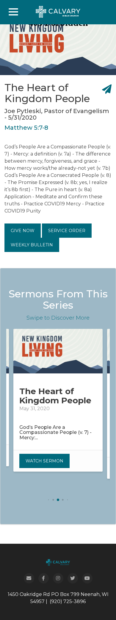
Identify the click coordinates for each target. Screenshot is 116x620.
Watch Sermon (44, 461)
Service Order (66, 230)
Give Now (23, 230)
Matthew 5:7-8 (26, 127)
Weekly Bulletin (32, 245)
